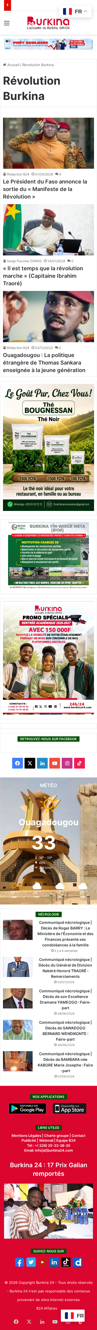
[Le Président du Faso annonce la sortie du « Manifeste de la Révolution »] (48, 143)
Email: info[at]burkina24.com (48, 1150)
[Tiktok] (66, 1265)
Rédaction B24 (18, 174)
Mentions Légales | (28, 1135)
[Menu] (6, 25)
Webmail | (47, 1140)
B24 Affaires (46, 1308)
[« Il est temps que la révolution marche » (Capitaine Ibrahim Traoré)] (48, 229)
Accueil (12, 65)
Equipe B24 (66, 1140)
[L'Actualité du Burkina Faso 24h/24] (48, 23)
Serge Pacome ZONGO (24, 261)
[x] (31, 1265)
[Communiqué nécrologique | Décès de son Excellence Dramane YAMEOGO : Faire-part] (18, 998)
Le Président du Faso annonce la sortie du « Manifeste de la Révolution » (45, 189)
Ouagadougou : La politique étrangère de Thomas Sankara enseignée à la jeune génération (44, 362)
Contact (78, 1135)
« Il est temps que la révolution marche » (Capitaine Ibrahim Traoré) (43, 276)
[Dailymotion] (77, 1265)
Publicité (29, 1140)
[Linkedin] (54, 1265)
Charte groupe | (58, 1135)
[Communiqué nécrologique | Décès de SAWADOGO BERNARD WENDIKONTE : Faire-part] (18, 1030)
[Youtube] (42, 1265)
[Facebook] (19, 1265)
